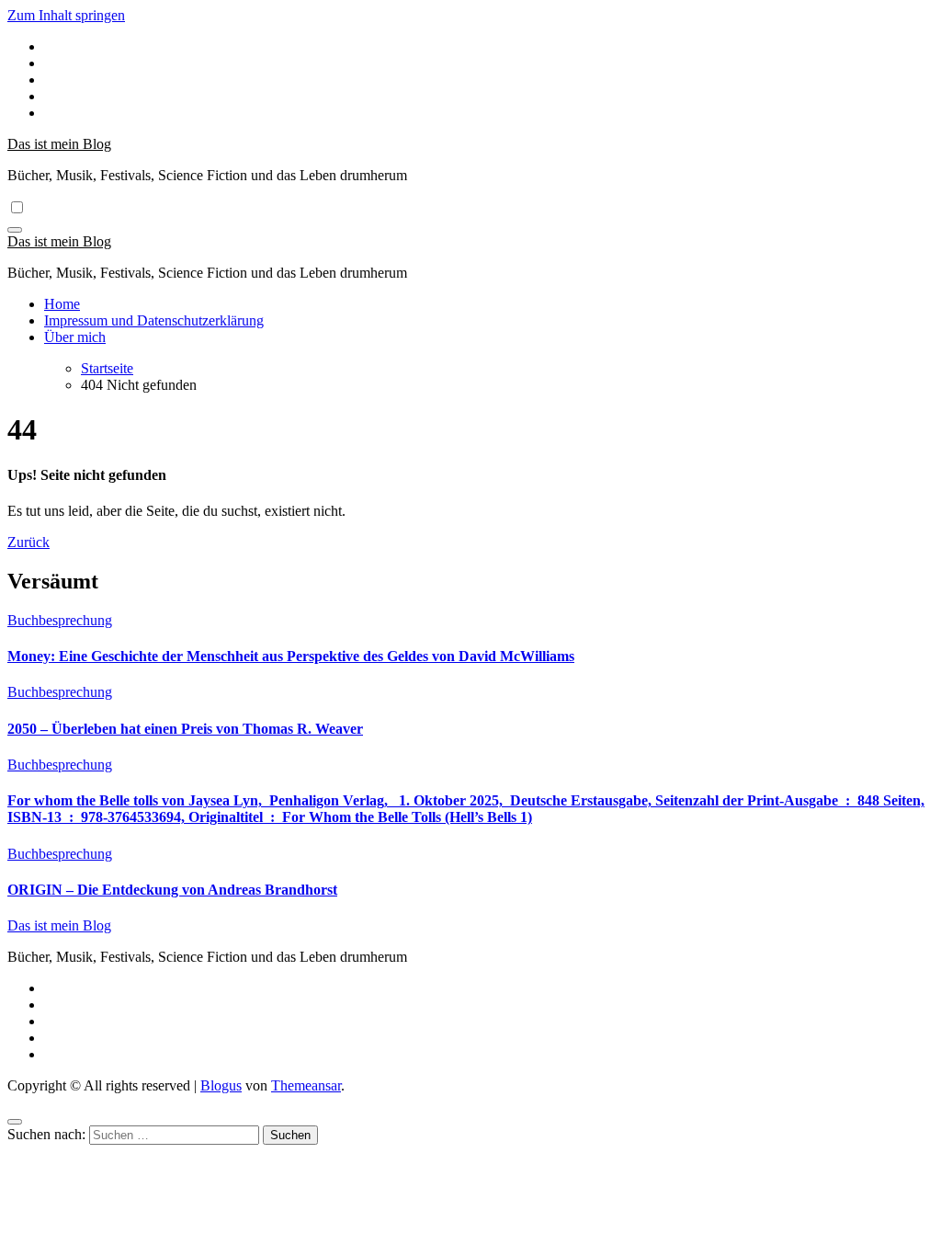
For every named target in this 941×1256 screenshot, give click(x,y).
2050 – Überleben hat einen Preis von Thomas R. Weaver (185, 728)
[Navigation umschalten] (14, 230)
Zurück (28, 542)
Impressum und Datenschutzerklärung (154, 320)
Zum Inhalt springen (66, 15)
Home (62, 304)
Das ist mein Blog (59, 144)
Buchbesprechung (59, 620)
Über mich (75, 337)
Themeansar (306, 1085)
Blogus (221, 1085)
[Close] (14, 1122)
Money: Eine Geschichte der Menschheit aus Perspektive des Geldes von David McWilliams (290, 656)
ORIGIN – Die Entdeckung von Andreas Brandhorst (172, 889)
